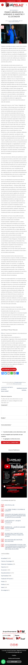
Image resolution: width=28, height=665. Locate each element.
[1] (8, 96)
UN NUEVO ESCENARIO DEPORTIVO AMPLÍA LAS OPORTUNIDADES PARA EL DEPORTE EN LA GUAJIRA (15, 516)
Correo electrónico (6, 425)
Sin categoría (4, 590)
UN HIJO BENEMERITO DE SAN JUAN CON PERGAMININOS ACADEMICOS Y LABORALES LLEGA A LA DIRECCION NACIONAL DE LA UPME (16, 547)
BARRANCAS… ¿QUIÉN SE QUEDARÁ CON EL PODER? (15, 527)
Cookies (14, 655)
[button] (3, 661)
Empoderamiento (14, 10)
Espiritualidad (4, 575)
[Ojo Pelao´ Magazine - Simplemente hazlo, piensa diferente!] (15, 5)
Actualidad (4, 558)
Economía (3, 570)
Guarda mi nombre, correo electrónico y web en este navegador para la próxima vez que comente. (13, 434)
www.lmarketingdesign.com (15, 652)
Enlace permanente (17, 383)
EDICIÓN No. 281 (9, 505)
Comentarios (8, 523)
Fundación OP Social (6, 578)
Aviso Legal (14, 661)
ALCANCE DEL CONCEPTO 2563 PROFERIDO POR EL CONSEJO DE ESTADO (14, 535)
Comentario (4, 405)
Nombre (3, 418)
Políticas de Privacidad (14, 658)
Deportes (3, 567)
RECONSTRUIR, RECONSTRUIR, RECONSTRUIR (13, 540)
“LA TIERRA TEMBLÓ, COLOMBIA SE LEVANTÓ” (15, 510)
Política (3, 584)
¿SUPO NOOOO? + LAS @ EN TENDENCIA (13, 521)
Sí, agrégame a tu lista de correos (11, 438)
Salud (2, 587)
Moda (2, 581)
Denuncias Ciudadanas (7, 564)
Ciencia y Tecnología (6, 561)
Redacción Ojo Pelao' (14, 21)
